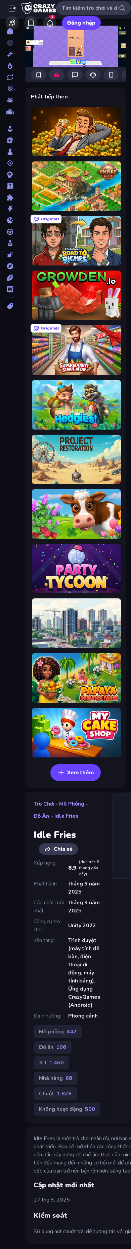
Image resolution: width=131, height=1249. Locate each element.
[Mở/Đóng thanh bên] (12, 8)
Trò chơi (44, 804)
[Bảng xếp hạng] (10, 111)
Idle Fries (66, 816)
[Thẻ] (10, 306)
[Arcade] (10, 128)
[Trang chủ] (10, 31)
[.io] (10, 220)
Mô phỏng (71, 804)
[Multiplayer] (10, 100)
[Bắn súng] (10, 163)
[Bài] (10, 140)
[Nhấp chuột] (10, 254)
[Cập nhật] (10, 77)
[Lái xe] (10, 232)
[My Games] (31, 23)
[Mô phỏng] (10, 243)
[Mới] (10, 54)
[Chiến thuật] (10, 174)
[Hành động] (10, 209)
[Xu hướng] (10, 65)
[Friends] (12, 23)
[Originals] (10, 88)
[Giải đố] (10, 197)
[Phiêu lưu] (10, 266)
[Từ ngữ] (10, 289)
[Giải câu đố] (10, 186)
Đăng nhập (81, 23)
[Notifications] (49, 23)
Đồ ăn (41, 816)
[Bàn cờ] (10, 151)
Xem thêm (80, 772)
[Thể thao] (10, 277)
